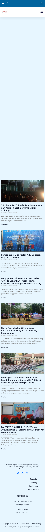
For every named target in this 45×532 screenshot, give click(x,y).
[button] (41, 3)
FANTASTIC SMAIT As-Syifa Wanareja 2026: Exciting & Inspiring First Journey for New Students (22, 430)
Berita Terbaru (33, 489)
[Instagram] (27, 473)
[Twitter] (18, 473)
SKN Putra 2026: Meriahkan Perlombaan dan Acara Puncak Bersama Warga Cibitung (21, 208)
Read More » (4, 224)
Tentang (33, 482)
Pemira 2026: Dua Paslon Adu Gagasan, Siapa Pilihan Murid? (21, 256)
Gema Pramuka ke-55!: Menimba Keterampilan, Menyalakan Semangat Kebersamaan (20, 330)
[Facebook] (22, 473)
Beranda (33, 479)
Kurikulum (33, 486)
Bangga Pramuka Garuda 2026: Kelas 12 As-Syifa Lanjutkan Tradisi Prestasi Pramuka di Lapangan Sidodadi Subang (21, 281)
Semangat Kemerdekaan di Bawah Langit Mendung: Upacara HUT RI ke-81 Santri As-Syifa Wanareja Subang (21, 380)
